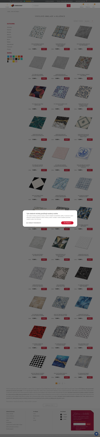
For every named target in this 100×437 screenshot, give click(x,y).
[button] (34, 223)
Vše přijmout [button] (67, 222)
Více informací (37, 219)
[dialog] (50, 218)
